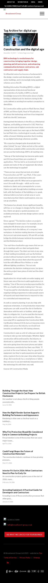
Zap (40, 553)
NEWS (40, 2)
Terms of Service (10, 558)
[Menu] (40, 13)
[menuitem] (11, 2)
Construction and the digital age (24, 49)
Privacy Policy (25, 558)
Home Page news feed (26, 53)
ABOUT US (11, 2)
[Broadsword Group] (20, 13)
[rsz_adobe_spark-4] (21, 39)
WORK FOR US (23, 2)
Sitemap (36, 558)
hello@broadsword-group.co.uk (19, 525)
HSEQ (33, 2)
